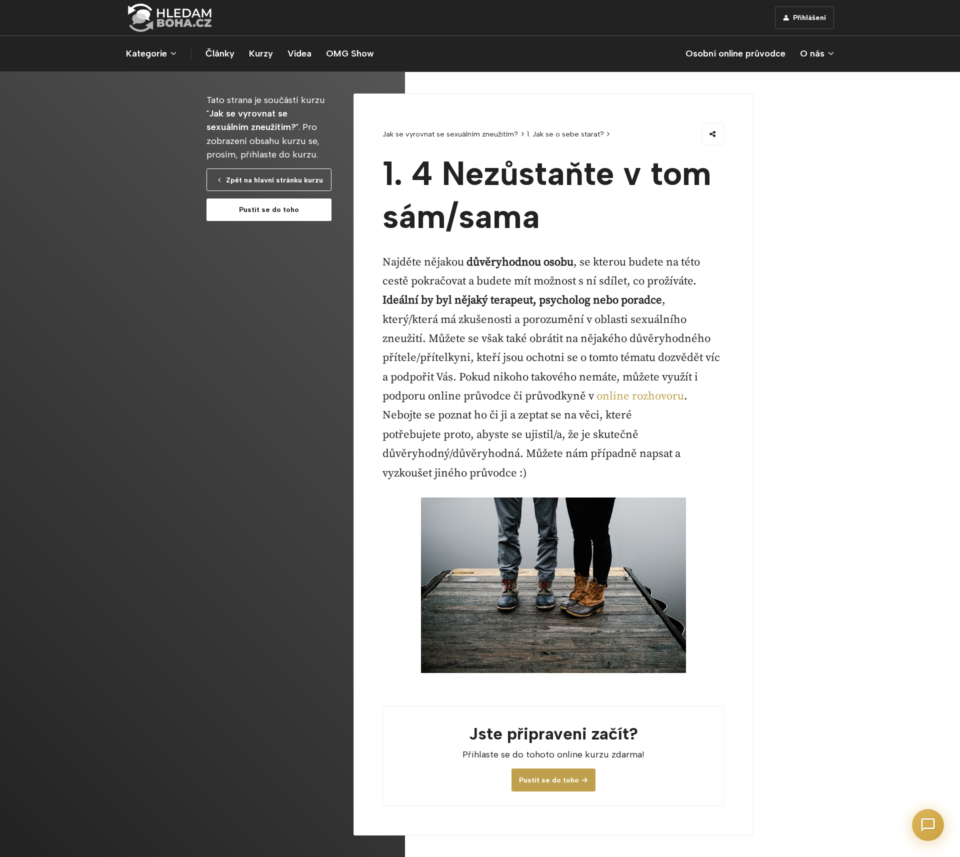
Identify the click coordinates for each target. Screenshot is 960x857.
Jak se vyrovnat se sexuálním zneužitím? (450, 134)
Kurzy (261, 53)
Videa (300, 53)
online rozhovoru (640, 396)
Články (220, 53)
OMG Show (350, 53)
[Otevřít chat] (928, 825)
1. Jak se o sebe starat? (565, 134)
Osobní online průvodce (736, 53)
